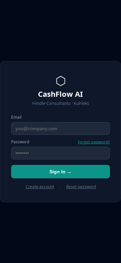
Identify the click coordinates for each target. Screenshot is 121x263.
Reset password (81, 186)
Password (20, 142)
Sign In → (60, 171)
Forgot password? (94, 141)
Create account (40, 186)
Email (16, 117)
